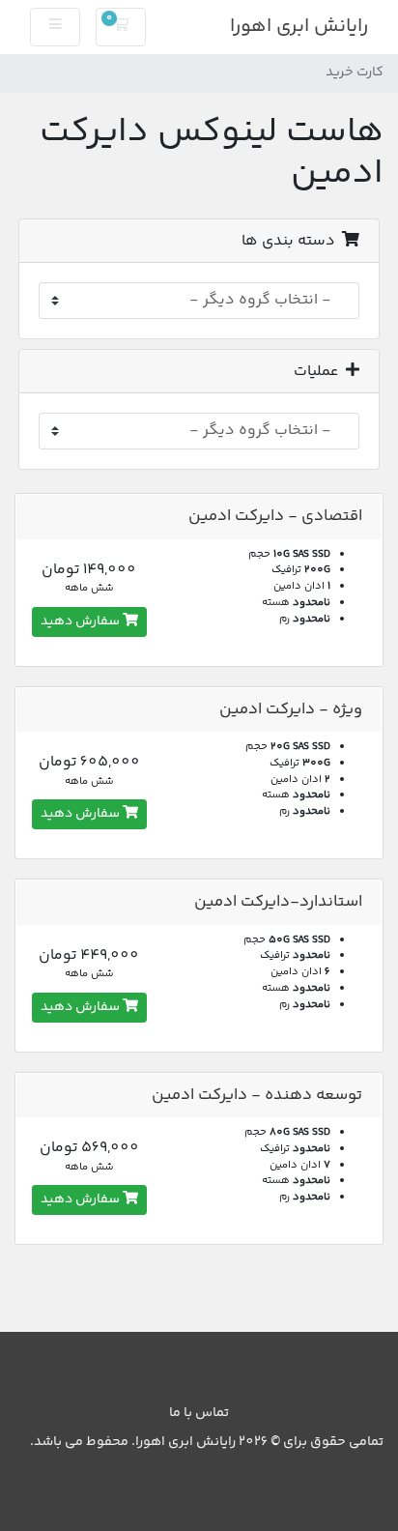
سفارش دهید (82, 621)
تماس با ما (199, 1413)
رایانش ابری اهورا (299, 27)
